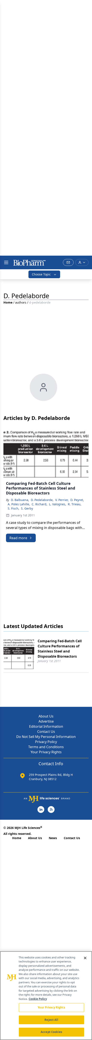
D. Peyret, (77, 500)
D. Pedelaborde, (42, 500)
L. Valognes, (57, 504)
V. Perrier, (62, 500)
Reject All (51, 1020)
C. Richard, (39, 504)
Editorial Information (46, 726)
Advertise (46, 721)
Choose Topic (41, 274)
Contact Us (46, 731)
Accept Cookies (51, 1032)
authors (20, 302)
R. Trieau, (74, 504)
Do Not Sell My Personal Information (46, 736)
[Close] (85, 958)
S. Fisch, (13, 508)
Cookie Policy (38, 999)
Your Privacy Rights (46, 752)
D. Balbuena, (20, 500)
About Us (46, 716)
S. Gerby (27, 508)
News (53, 838)
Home (7, 302)
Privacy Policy (46, 741)
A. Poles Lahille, (19, 504)
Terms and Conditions (46, 747)
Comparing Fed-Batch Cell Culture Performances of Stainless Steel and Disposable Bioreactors (60, 649)
